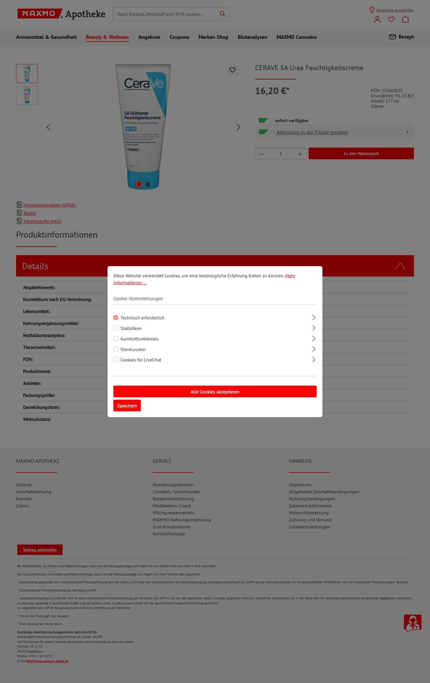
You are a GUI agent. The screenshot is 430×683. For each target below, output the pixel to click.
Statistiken (131, 328)
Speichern (127, 405)
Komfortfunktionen (140, 338)
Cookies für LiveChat (141, 359)
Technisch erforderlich (142, 317)
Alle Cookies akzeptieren (215, 391)
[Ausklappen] (314, 316)
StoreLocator (133, 349)
